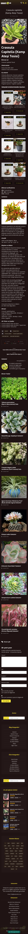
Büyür (16, 850)
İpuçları (12, 869)
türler (9, 866)
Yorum (3, 655)
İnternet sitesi (5, 682)
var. (12, 866)
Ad (2, 669)
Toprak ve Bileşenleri (14, 771)
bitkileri (21, 848)
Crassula (6, 853)
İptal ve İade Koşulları (14, 908)
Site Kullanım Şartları (14, 906)
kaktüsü (20, 856)
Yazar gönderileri (20, 360)
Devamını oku (20, 111)
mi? (17, 858)
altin (5, 845)
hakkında (7, 856)
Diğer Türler (14, 745)
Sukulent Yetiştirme (14, 736)
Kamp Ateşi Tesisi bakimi (14, 336)
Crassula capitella (8, 333)
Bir (13, 848)
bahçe (13, 845)
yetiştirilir (21, 866)
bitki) (17, 848)
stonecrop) (15, 861)
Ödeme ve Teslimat (14, 904)
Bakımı (6, 848)
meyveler (13, 858)
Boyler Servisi (14, 918)
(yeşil (8, 843)
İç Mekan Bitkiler (14, 739)
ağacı (9, 845)
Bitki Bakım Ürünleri (14, 769)
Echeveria (12, 853)
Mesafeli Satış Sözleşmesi (14, 902)
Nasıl (21, 858)
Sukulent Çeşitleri (19, 863)
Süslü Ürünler (14, 759)
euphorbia (21, 853)
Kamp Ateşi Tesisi (5, 336)
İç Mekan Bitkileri (14, 765)
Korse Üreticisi (14, 921)
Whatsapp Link (14, 916)
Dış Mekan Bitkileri (14, 767)
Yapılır (17, 866)
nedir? (6, 861)
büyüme (11, 850)
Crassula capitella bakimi (17, 333)
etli (16, 853)
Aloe (22, 843)
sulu (5, 866)
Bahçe (14, 743)
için (12, 856)
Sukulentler (14, 761)
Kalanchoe (7, 858)
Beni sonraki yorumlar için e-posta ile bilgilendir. (8, 691)
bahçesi (17, 845)
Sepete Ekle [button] (8, 112)
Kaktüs (16, 856)
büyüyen (20, 850)
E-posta (3, 676)
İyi (16, 869)
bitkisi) (7, 850)
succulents (21, 861)
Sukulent (6, 331)
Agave (18, 843)
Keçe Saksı (14, 914)
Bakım (22, 845)
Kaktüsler (14, 737)
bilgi (10, 848)
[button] (25, 3)
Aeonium (13, 843)
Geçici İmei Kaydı (14, 923)
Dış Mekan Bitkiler (14, 741)
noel (10, 861)
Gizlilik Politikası (14, 910)
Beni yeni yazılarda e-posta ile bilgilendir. (12, 697)
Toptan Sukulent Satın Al (14, 912)
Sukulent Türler (16, 331)
